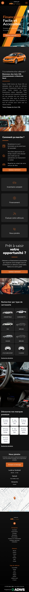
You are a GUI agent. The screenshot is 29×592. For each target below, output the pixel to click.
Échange (14, 533)
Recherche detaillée (7, 446)
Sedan (14, 573)
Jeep (14, 556)
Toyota (14, 554)
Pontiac (14, 557)
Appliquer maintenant (11, 35)
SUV (14, 571)
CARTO (27, 511)
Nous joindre (14, 537)
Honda (14, 561)
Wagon (14, 574)
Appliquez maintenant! (14, 170)
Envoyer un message (14, 465)
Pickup (14, 569)
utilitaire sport (14, 578)
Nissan (14, 550)
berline (14, 576)
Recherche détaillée (7, 358)
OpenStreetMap (16, 511)
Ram (14, 559)
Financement (15, 531)
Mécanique (14, 535)
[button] (14, 498)
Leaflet (9, 511)
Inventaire (14, 530)
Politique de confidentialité (14, 538)
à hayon (14, 580)
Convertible (14, 567)
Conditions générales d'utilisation (15, 541)
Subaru (14, 552)
